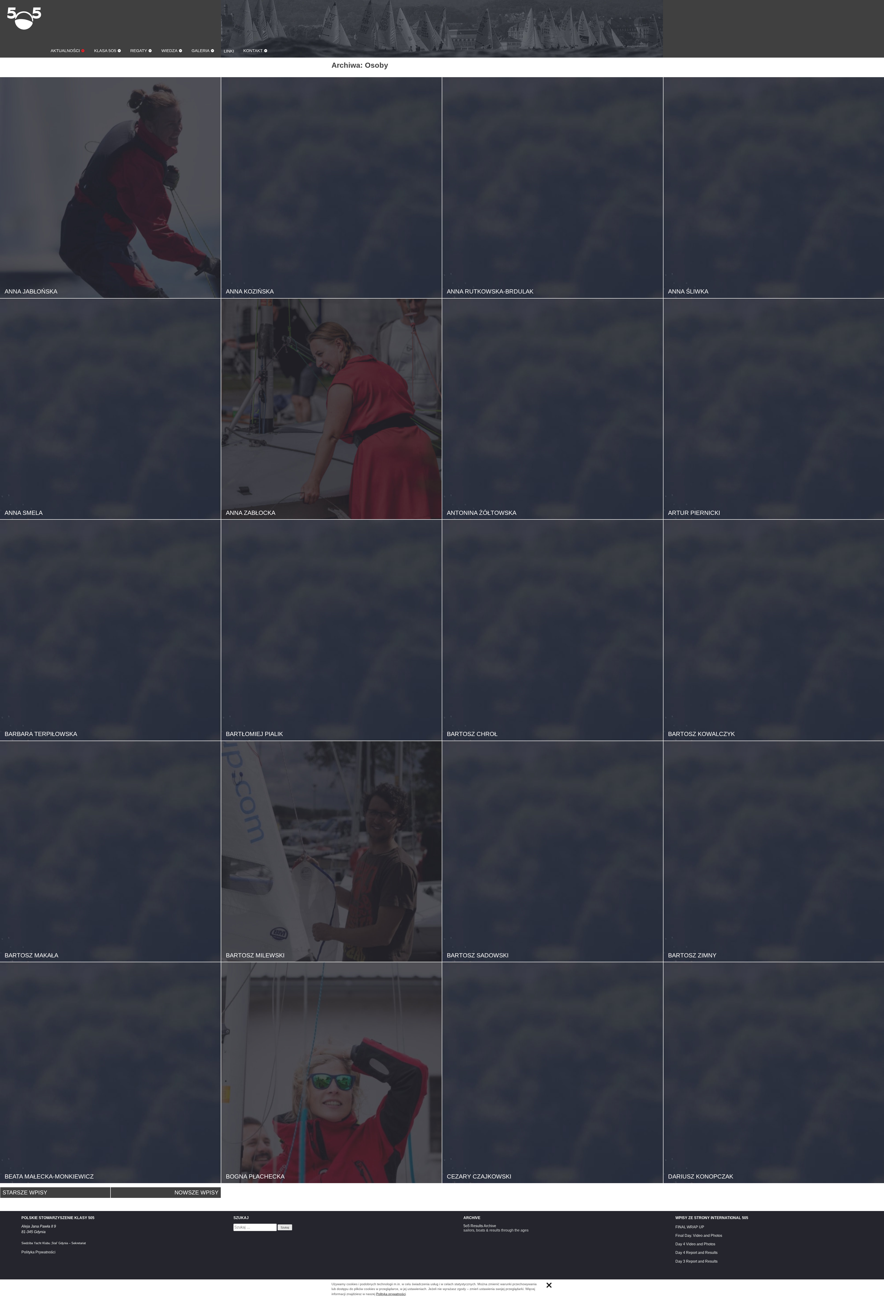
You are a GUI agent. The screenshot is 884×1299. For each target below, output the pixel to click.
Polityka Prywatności (38, 1252)
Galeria (200, 50)
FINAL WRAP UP (689, 1227)
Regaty (138, 50)
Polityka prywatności (391, 1294)
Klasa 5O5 (24, 18)
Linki (229, 51)
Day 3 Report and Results (696, 1261)
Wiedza (169, 50)
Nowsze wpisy (196, 1192)
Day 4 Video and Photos (695, 1244)
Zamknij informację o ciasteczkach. (549, 1285)
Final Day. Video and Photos (698, 1235)
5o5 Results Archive (479, 1226)
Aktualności (65, 50)
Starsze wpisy (25, 1192)
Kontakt (253, 50)
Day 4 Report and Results (696, 1253)
